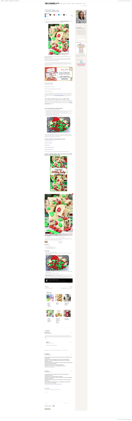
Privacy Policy (129, 419)
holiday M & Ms (51, 134)
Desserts (54, 9)
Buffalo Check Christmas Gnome (67, 303)
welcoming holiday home (48, 64)
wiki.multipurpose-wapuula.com (49, 366)
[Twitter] (83, 6)
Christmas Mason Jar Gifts (49, 140)
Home (61, 3)
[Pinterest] (85, 6)
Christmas (46, 9)
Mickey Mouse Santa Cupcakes (49, 147)
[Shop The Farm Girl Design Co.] (81, 63)
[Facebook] (81, 6)
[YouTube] (86, 6)
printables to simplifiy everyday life (127, 0)
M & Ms (52, 136)
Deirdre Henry (47, 332)
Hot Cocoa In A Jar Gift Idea (49, 149)
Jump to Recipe (47, 19)
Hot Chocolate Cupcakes (48, 287)
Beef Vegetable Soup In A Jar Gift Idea (67, 287)
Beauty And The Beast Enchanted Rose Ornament (58, 320)
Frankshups (47, 371)
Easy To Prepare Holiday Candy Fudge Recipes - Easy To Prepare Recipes (58, 350)
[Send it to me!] (81, 48)
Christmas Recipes (50, 9)
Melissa (47, 342)
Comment (46, 392)
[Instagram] (84, 6)
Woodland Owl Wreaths (48, 142)
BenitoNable (47, 354)
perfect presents (57, 63)
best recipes (65, 63)
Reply (71, 332)
